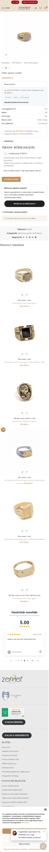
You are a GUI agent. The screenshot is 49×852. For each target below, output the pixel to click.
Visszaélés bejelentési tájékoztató (16, 772)
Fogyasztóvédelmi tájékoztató (14, 802)
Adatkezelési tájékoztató (12, 790)
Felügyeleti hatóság (10, 776)
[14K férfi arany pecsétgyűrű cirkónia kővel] (24, 569)
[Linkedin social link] (32, 237)
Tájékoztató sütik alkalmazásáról (15, 798)
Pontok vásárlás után (10, 759)
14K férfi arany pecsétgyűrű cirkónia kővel (24, 595)
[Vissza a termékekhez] (6, 67)
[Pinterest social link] (29, 237)
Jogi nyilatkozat (8, 806)
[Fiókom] (35, 8)
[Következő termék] (8, 67)
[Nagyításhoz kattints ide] (6, 54)
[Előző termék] (3, 67)
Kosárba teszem (11, 179)
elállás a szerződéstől (17, 735)
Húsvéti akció (39, 480)
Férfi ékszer (16, 63)
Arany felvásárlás (30, 2)
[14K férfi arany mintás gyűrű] (24, 391)
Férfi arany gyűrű (31, 63)
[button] (45, 809)
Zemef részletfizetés (10, 786)
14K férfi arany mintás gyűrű (24, 418)
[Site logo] (24, 8)
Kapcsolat (6, 747)
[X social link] (26, 237)
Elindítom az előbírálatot (24, 204)
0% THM (15, 2)
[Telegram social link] (35, 237)
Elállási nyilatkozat (9, 764)
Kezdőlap (5, 63)
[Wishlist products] (40, 8)
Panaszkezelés (8, 768)
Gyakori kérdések (14, 722)
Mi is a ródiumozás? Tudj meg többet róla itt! (22, 171)
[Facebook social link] (23, 237)
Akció (31, 480)
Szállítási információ (10, 751)
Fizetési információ (9, 755)
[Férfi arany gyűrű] (24, 273)
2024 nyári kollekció (37, 539)
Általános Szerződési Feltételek (14, 794)
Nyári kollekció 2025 (37, 362)
